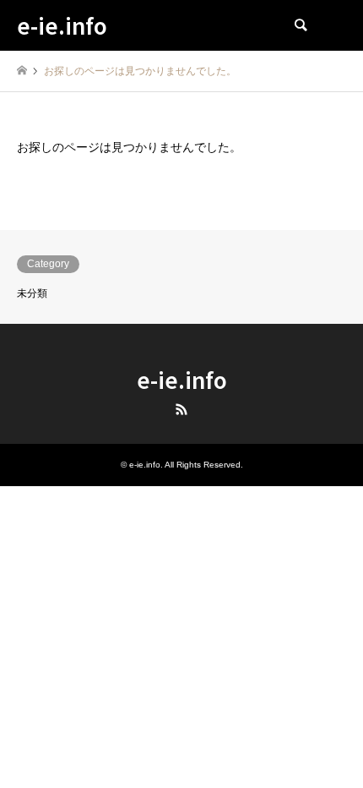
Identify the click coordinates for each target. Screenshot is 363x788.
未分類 (32, 293)
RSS (181, 409)
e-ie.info (182, 379)
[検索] (299, 25)
